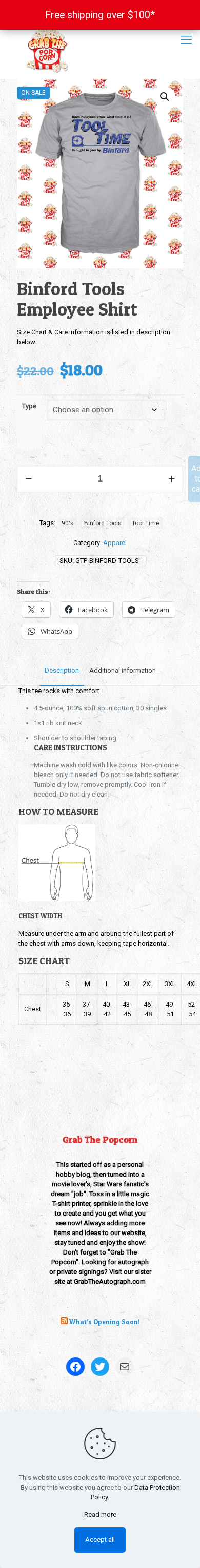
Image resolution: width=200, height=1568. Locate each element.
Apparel (115, 543)
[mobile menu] (186, 40)
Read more (100, 1514)
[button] (165, 97)
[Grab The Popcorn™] (100, 49)
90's (67, 523)
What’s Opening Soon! (104, 1322)
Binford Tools (102, 523)
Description (62, 670)
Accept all (100, 1539)
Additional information (122, 670)
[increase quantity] (172, 479)
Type (29, 406)
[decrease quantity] (28, 479)
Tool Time (145, 523)
